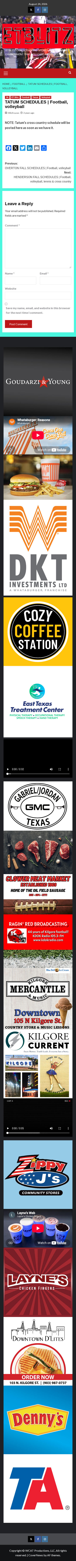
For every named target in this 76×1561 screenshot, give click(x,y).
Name (9, 273)
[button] (5, 72)
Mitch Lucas (13, 113)
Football (26, 97)
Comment (12, 225)
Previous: (38, 166)
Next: (42, 177)
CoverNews (35, 1555)
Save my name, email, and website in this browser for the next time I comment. (38, 310)
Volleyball (45, 97)
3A (7, 97)
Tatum (35, 97)
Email (44, 273)
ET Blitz (15, 97)
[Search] (70, 73)
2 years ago (29, 113)
